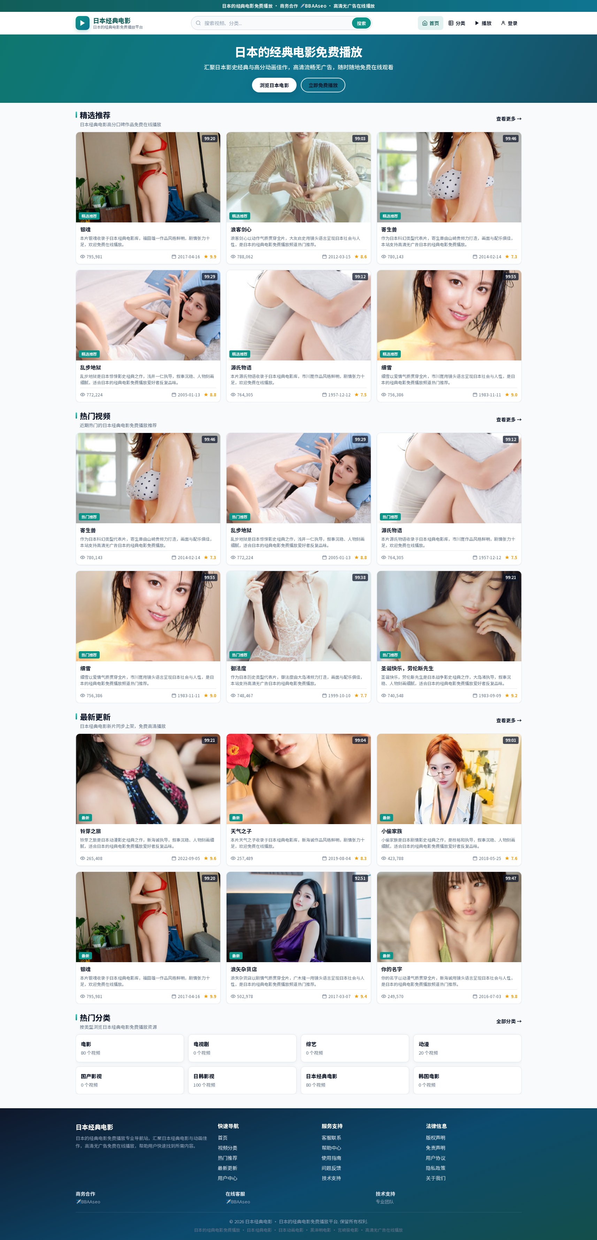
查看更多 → (509, 118)
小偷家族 (391, 830)
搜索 (361, 23)
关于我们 (435, 1177)
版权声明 (435, 1137)
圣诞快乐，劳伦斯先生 (407, 668)
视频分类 (227, 1147)
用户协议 (435, 1157)
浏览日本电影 (274, 85)
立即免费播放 (323, 85)
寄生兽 (389, 229)
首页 (223, 1137)
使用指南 (331, 1157)
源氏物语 (241, 367)
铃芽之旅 (90, 830)
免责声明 (435, 1147)
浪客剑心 (241, 229)
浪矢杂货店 (244, 968)
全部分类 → (509, 1021)
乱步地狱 (90, 367)
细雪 (386, 367)
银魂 (85, 229)
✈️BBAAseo (88, 1201)
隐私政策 (435, 1167)
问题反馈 (331, 1167)
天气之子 (241, 830)
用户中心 (227, 1177)
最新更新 (227, 1167)
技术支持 (331, 1177)
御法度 (238, 668)
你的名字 (391, 968)
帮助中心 (331, 1147)
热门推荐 (227, 1157)
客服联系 (331, 1137)
